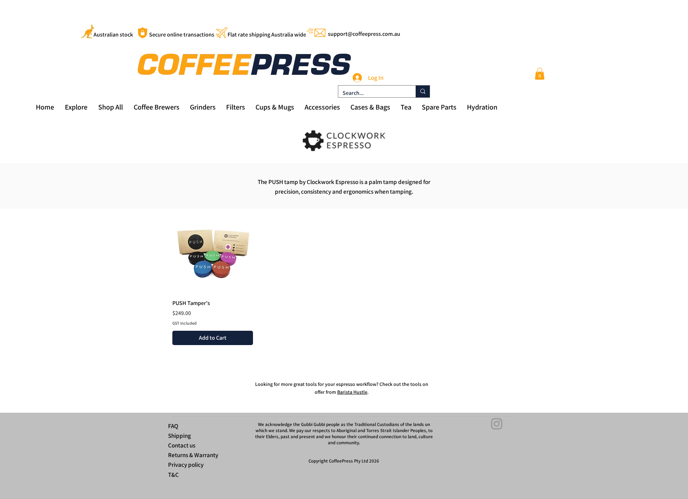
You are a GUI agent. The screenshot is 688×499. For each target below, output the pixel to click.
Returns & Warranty (193, 455)
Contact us (181, 445)
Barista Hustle (352, 392)
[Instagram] (496, 423)
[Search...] (423, 91)
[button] (540, 73)
